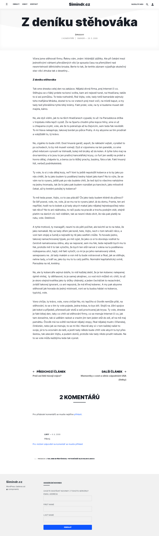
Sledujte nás (137, 4)
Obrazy (16, 4)
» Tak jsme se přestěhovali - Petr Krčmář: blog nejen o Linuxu (70, 459)
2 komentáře (67, 38)
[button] (152, 4)
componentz (13, 489)
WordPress (10, 486)
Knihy (24, 4)
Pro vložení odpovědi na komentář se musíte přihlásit (58, 444)
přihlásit (78, 414)
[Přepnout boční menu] (6, 4)
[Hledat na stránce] (147, 4)
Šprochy (79, 35)
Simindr (81, 38)
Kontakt (34, 4)
